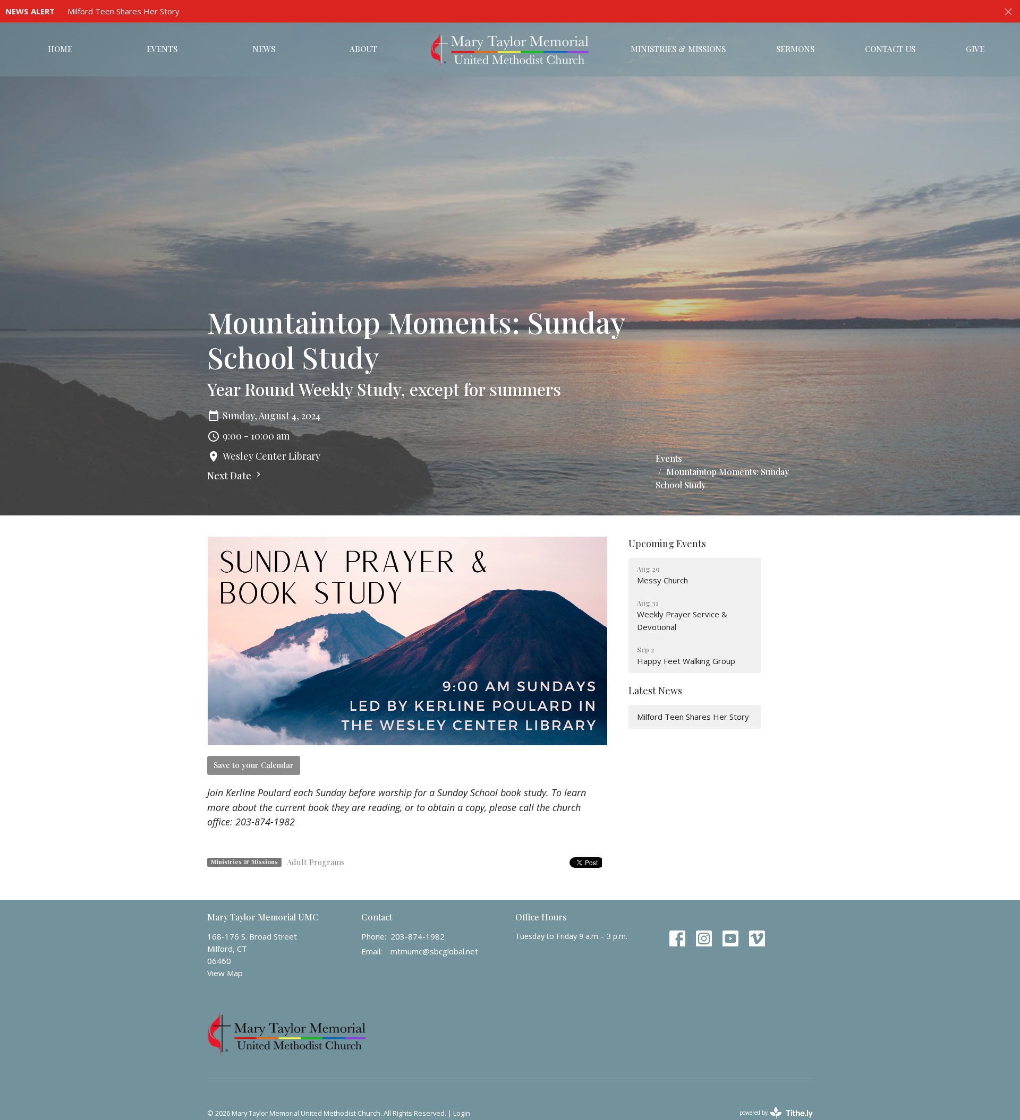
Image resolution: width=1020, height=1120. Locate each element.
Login (461, 1113)
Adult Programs (316, 862)
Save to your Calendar (254, 765)
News (263, 49)
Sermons (795, 49)
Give (975, 49)
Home (60, 49)
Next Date (230, 475)
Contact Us (890, 49)
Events (162, 49)
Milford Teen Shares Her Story (123, 11)
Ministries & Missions (678, 49)
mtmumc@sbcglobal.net (434, 951)
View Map (225, 973)
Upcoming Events (667, 543)
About (363, 49)
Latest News (655, 690)
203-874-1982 (417, 936)
